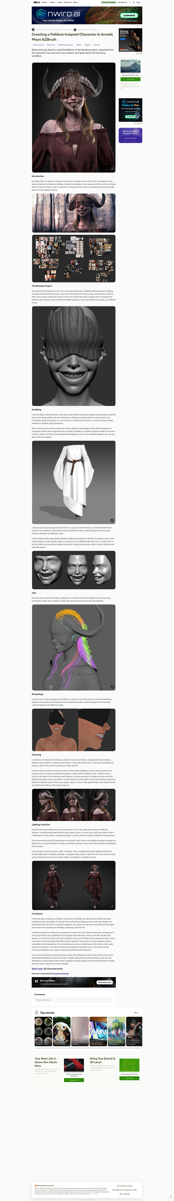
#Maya (78, 45)
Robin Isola (38, 30)
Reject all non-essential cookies (126, 1190)
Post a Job (130, 79)
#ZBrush (87, 45)
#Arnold (97, 45)
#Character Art (38, 45)
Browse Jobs (74, 1080)
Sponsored (139, 53)
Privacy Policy (94, 1194)
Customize (126, 1194)
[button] (73, 118)
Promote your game (109, 2)
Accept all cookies (125, 1186)
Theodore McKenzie (83, 30)
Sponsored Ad (138, 123)
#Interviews (51, 45)
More (136, 1013)
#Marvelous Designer (65, 45)
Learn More (129, 1078)
